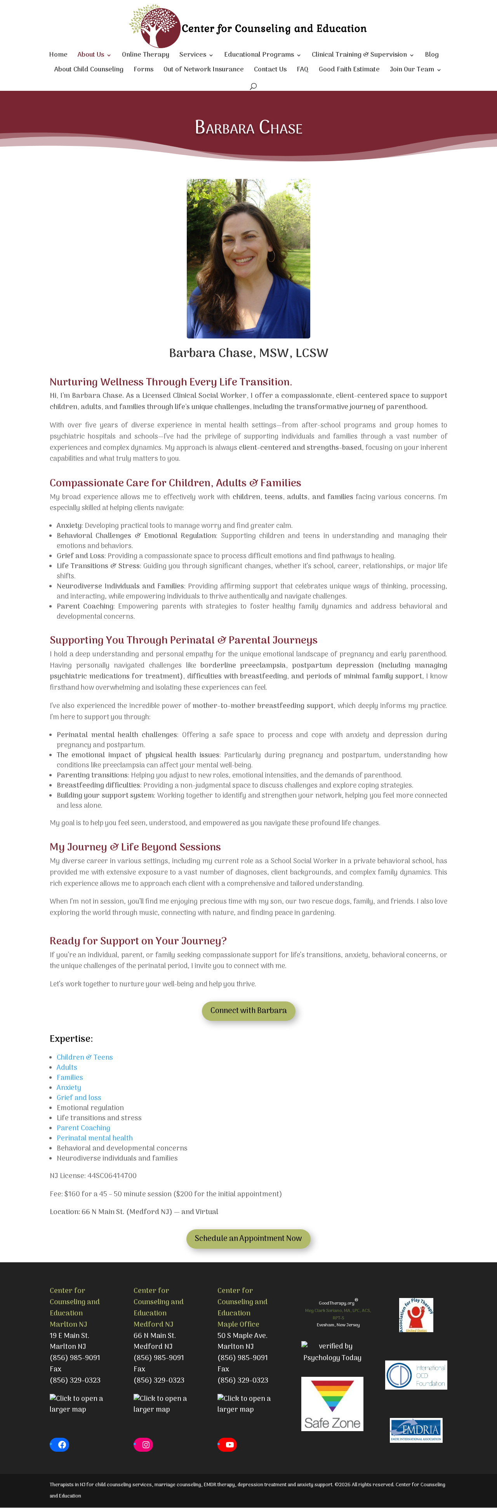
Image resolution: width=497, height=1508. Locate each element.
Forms (143, 71)
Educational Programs (259, 56)
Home (58, 56)
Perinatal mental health (95, 1138)
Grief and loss (79, 1098)
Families (70, 1078)
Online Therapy (145, 56)
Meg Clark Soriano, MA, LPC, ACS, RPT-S (338, 1314)
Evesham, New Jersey (338, 1325)
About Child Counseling (88, 71)
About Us (91, 56)
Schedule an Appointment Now (248, 1239)
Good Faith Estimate (349, 71)
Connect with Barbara (248, 1011)
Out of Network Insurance (203, 71)
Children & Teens (85, 1058)
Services (192, 56)
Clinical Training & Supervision (359, 56)
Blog (432, 56)
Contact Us (270, 71)
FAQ (303, 71)
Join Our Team (412, 71)
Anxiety (69, 1088)
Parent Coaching (83, 1128)
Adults (67, 1068)
